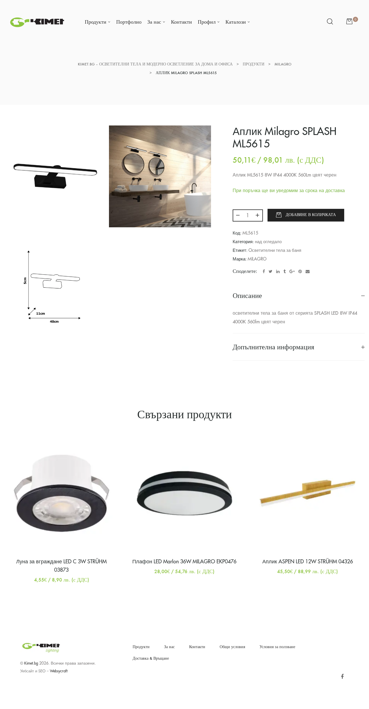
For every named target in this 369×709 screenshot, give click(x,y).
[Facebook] (342, 677)
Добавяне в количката (311, 214)
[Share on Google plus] (292, 271)
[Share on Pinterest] (300, 271)
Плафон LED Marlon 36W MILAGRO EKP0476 (184, 561)
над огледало (268, 242)
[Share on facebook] (264, 271)
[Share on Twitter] (270, 271)
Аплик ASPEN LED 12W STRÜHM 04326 (307, 561)
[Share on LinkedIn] (278, 271)
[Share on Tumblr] (284, 271)
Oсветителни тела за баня (274, 250)
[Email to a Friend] (308, 271)
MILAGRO (257, 259)
